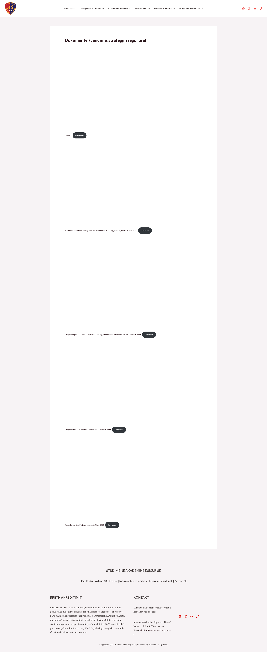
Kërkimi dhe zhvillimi (118, 8)
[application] (76, 8)
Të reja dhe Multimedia (189, 8)
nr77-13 (68, 135)
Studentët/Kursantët (163, 8)
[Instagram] (249, 8)
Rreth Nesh (69, 8)
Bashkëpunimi (140, 8)
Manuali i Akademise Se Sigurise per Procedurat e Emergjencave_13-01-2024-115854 (101, 230)
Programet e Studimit (91, 8)
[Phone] (261, 8)
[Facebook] (243, 8)
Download (79, 135)
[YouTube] (255, 8)
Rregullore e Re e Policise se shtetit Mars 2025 (84, 525)
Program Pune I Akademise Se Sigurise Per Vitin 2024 (88, 430)
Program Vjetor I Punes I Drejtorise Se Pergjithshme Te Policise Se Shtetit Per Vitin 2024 (103, 334)
